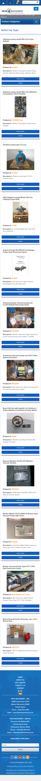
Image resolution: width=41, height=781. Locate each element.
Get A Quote (20, 683)
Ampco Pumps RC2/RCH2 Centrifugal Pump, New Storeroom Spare (18, 251)
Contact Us (20, 685)
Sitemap (20, 688)
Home (3, 15)
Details (20, 83)
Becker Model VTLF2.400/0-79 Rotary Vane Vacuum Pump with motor (20, 515)
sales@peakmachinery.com (23, 712)
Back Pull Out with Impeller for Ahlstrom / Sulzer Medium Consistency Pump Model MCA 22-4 (20, 409)
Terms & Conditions (26, 766)
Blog (20, 691)
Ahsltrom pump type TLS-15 (14, 145)
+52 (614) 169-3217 (23, 730)
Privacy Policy (12, 766)
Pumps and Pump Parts (15, 15)
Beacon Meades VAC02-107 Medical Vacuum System (18, 462)
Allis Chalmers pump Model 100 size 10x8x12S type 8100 (18, 198)
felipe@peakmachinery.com (23, 732)
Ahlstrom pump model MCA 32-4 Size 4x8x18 (18, 40)
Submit (20, 749)
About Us (20, 680)
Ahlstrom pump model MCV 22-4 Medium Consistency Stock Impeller (20, 93)
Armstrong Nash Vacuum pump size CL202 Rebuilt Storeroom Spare (18, 304)
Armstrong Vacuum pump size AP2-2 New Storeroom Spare (20, 356)
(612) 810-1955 (23, 710)
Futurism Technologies (26, 773)
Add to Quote (20, 79)
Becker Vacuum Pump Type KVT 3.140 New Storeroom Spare (19, 567)
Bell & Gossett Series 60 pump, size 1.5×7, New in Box (20, 620)
